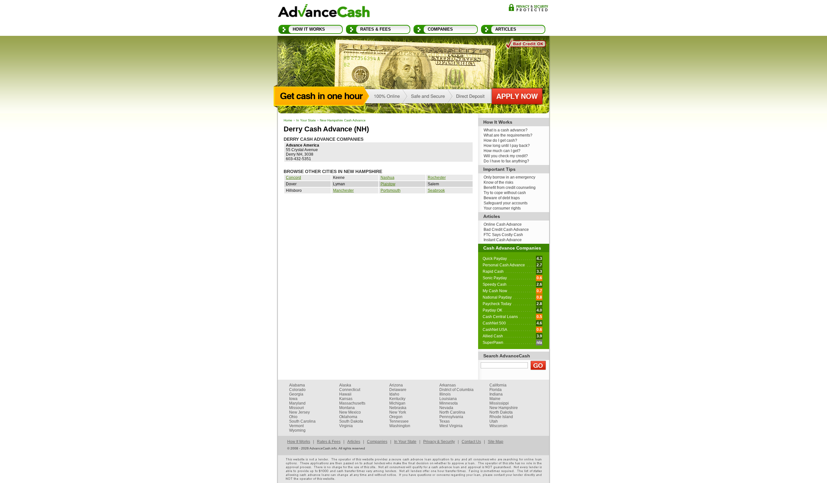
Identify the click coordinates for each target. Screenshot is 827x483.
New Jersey (299, 412)
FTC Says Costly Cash (503, 234)
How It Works (309, 29)
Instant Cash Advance (503, 240)
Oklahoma (348, 417)
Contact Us (471, 441)
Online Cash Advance (503, 224)
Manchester (343, 190)
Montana (347, 408)
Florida (495, 389)
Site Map (495, 441)
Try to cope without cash (505, 192)
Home (288, 120)
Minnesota (448, 403)
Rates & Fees (375, 29)
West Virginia (451, 426)
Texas (444, 421)
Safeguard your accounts (506, 203)
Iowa (293, 398)
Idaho (394, 394)
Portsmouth (391, 190)
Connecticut (349, 389)
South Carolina (302, 421)
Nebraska (397, 408)
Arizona (396, 385)
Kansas (345, 398)
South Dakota (351, 421)
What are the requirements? (508, 135)
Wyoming (297, 430)
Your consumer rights (502, 208)
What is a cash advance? (506, 130)
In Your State (306, 120)
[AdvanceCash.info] (324, 12)
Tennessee (399, 421)
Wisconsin (498, 426)
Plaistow (388, 184)
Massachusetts (352, 403)
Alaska (345, 385)
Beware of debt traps (502, 198)
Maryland (297, 403)
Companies (440, 29)
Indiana (496, 394)
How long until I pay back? (507, 145)
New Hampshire (503, 408)
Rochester (437, 177)
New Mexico (350, 412)
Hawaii (345, 394)
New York (397, 412)
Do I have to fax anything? (506, 161)
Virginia (346, 426)
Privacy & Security (528, 7)
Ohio (293, 417)
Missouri (296, 408)
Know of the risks (498, 182)
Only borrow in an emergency (509, 177)
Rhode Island (501, 417)
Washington (399, 426)
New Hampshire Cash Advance (343, 120)
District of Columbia (456, 389)
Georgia (296, 394)
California (498, 385)
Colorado (297, 389)
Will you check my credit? (506, 156)
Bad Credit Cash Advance (506, 229)
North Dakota (501, 412)
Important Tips (499, 169)
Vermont (296, 426)
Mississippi (499, 403)
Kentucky (397, 398)
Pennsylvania (451, 417)
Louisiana (448, 398)
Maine (494, 398)
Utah (493, 421)
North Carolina (452, 412)
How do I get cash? (500, 140)
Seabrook (436, 190)
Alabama (297, 385)
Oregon (396, 417)
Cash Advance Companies (512, 248)
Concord (293, 177)
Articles (505, 29)
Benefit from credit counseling (510, 187)
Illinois (445, 394)
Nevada (446, 408)
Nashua (387, 177)
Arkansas (447, 385)
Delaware (397, 389)
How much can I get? (502, 151)
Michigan (397, 403)
